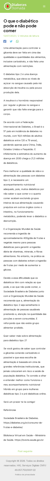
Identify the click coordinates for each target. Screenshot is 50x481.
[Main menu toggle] (44, 6)
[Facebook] (4, 41)
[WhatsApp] (17, 41)
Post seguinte (25, 451)
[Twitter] (11, 41)
